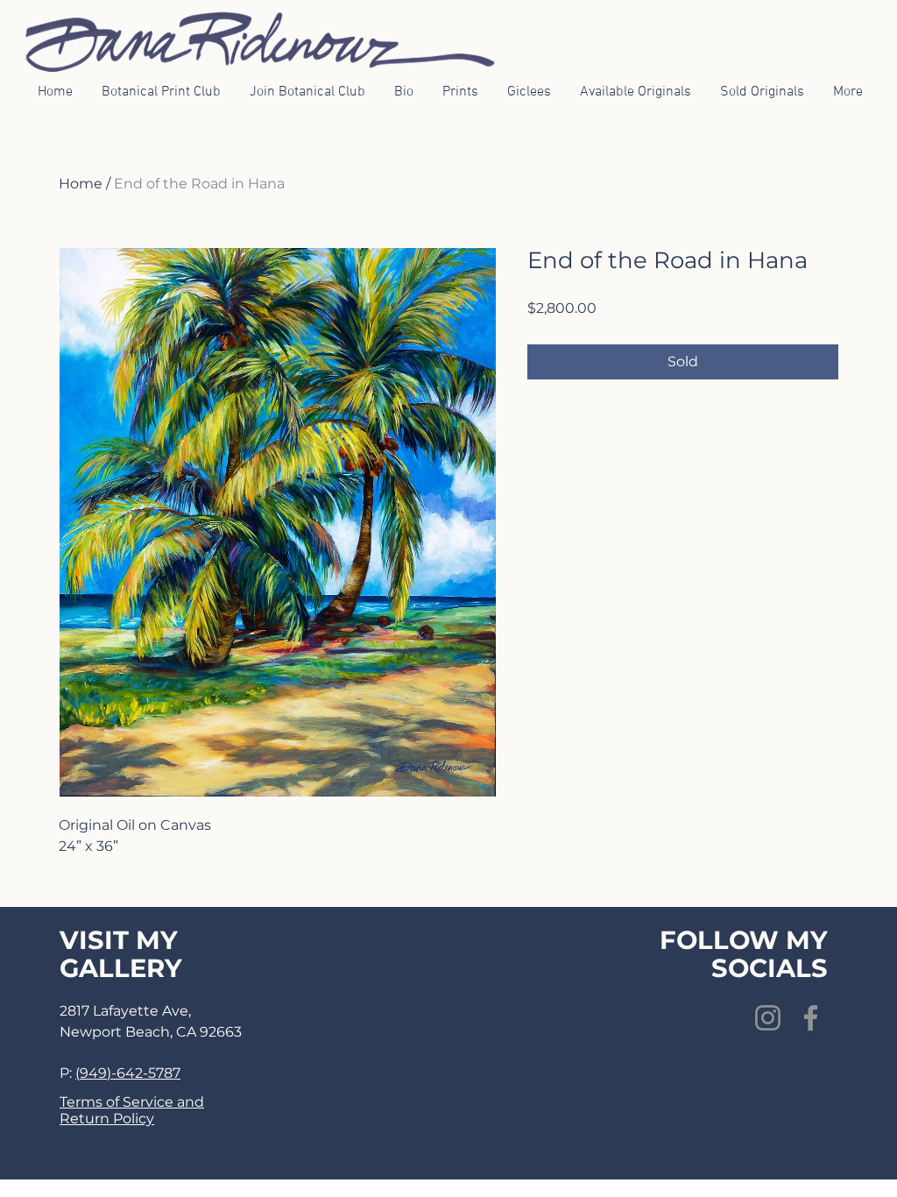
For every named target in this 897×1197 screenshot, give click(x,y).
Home (80, 183)
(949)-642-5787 (127, 1073)
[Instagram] (768, 1018)
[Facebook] (811, 1018)
